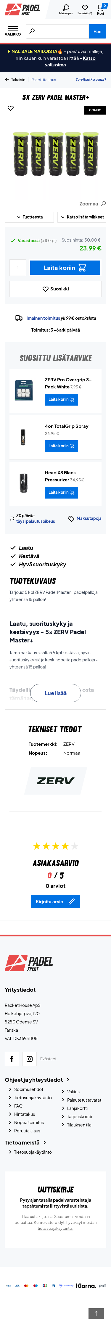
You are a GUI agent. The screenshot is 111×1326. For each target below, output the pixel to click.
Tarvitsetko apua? (91, 79)
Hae (98, 31)
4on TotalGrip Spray (67, 426)
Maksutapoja (89, 518)
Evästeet (48, 1058)
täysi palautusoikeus (35, 521)
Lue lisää (56, 692)
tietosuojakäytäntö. (55, 1228)
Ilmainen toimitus (42, 318)
